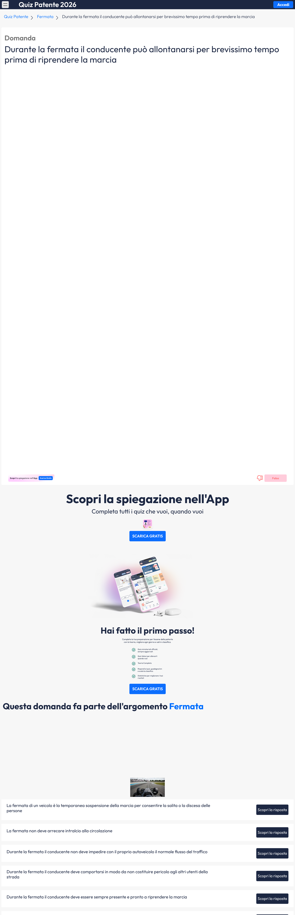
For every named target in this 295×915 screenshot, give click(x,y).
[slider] (143, 795)
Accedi (283, 4)
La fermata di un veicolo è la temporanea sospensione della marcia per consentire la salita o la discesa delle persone (108, 808)
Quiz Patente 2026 (47, 4)
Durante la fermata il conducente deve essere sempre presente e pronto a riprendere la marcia (97, 896)
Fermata (45, 16)
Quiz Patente (16, 16)
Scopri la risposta (272, 809)
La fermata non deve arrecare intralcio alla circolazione (59, 830)
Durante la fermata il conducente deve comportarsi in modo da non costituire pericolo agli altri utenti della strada (107, 874)
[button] (5, 4)
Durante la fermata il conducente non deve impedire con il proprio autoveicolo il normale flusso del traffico (107, 851)
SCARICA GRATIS (147, 535)
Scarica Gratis (46, 478)
